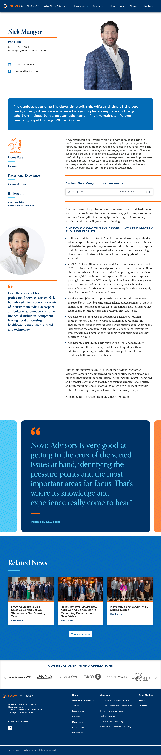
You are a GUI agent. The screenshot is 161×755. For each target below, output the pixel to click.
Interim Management (111, 711)
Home (75, 695)
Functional (78, 727)
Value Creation (108, 716)
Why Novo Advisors (55, 6)
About (75, 705)
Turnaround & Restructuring (115, 700)
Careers (76, 716)
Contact (148, 6)
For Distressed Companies (117, 705)
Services (98, 6)
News (133, 6)
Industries (77, 732)
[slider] (102, 192)
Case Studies (118, 6)
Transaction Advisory (111, 721)
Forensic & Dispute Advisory (115, 727)
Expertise (80, 6)
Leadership (78, 711)
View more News (80, 634)
